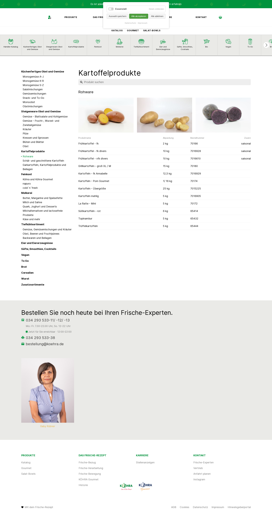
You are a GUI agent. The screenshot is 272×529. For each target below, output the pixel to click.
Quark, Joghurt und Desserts (40, 206)
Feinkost (26, 174)
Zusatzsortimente (32, 284)
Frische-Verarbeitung (91, 468)
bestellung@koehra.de (45, 344)
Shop (49, 17)
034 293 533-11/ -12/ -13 (48, 320)
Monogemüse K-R (33, 80)
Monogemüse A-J (33, 76)
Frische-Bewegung (90, 473)
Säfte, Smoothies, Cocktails (38, 248)
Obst (25, 146)
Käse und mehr (31, 219)
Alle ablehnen (157, 16)
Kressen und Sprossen (36, 137)
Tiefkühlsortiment (32, 224)
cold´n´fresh (30, 187)
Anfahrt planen (202, 473)
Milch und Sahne (32, 202)
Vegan (25, 254)
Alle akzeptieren (138, 16)
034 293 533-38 (40, 337)
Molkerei (26, 192)
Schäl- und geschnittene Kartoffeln (43, 160)
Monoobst (29, 102)
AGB (173, 507)
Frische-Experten (203, 462)
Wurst (25, 278)
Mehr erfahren (173, 4)
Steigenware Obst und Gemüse (41, 111)
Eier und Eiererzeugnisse (37, 243)
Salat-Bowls (152, 30)
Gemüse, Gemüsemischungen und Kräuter (47, 229)
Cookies (184, 507)
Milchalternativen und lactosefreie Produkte (43, 212)
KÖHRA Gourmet (88, 479)
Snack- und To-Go (33, 97)
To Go (25, 260)
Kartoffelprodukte (33, 151)
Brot (24, 266)
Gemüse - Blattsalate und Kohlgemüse (45, 116)
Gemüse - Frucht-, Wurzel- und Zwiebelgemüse (41, 122)
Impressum (218, 507)
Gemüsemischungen (34, 93)
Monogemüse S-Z (33, 85)
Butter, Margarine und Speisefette (42, 198)
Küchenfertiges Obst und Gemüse (42, 71)
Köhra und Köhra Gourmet (38, 179)
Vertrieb (198, 468)
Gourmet (133, 30)
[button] (266, 45)
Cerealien (27, 272)
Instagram (199, 479)
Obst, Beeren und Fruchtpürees (41, 233)
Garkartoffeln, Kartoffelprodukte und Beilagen (44, 167)
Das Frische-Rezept (92, 455)
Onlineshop (220, 17)
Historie (83, 485)
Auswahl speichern (117, 16)
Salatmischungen (33, 89)
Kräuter (27, 129)
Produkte (70, 17)
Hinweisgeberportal (239, 507)
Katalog (117, 30)
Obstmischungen (32, 106)
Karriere (142, 455)
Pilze (25, 133)
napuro (27, 183)
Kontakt (201, 17)
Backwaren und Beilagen (37, 237)
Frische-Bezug (87, 462)
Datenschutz (200, 507)
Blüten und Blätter (33, 141)
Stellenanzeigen (145, 462)
